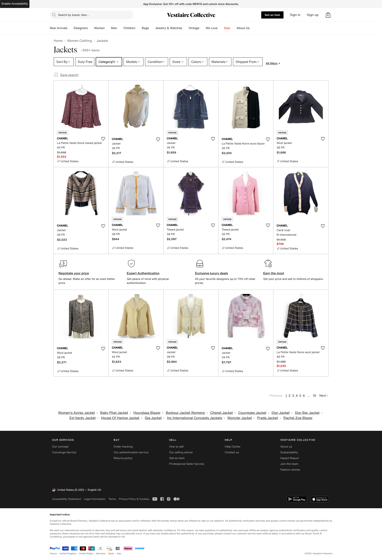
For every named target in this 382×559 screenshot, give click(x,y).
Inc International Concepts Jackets (194, 417)
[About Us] (252, 28)
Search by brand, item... (73, 15)
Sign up (313, 15)
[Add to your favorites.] (103, 138)
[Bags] (152, 28)
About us (286, 447)
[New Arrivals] (70, 28)
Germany (100, 553)
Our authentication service (131, 452)
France (53, 553)
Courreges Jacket (252, 412)
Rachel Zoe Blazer (298, 417)
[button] (328, 15)
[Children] (138, 28)
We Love (212, 28)
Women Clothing (79, 40)
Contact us (232, 452)
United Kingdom (68, 553)
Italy (119, 553)
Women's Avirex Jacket (76, 412)
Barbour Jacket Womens (185, 412)
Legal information (94, 499)
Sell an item (272, 15)
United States (86, 553)
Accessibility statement (66, 499)
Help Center (233, 447)
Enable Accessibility (15, 4)
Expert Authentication (143, 273)
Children (129, 28)
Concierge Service (64, 452)
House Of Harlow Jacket (120, 417)
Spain (111, 553)
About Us (243, 28)
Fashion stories (290, 470)
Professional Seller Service (186, 464)
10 (314, 395)
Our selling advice (181, 452)
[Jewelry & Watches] (185, 28)
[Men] (120, 28)
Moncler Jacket (239, 417)
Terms (112, 499)
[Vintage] (202, 28)
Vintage (193, 28)
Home (58, 40)
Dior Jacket (280, 412)
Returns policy (123, 458)
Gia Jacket (153, 417)
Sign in (295, 15)
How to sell (176, 447)
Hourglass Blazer (146, 412)
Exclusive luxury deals (211, 273)
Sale (227, 28)
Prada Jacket (267, 417)
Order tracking (123, 447)
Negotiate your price (73, 273)
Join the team (289, 464)
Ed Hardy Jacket (82, 417)
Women (99, 28)
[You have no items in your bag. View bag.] (328, 15)
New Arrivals (58, 28)
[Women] (107, 28)
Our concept (60, 447)
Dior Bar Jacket (307, 412)
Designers (81, 28)
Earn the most (273, 273)
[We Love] (220, 28)
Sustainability (289, 452)
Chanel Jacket (221, 412)
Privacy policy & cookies (134, 499)
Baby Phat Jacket (114, 412)
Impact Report (289, 458)
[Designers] (91, 28)
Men (114, 28)
